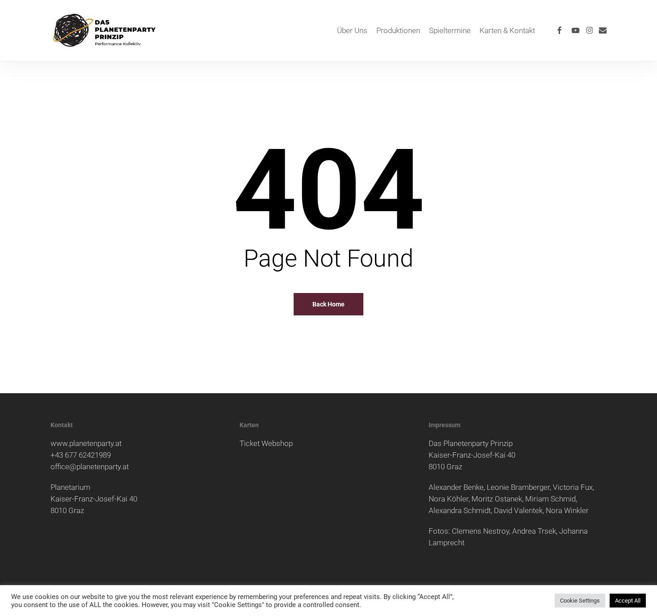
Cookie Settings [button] (580, 600)
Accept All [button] (627, 600)
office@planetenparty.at (90, 466)
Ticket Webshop (266, 443)
